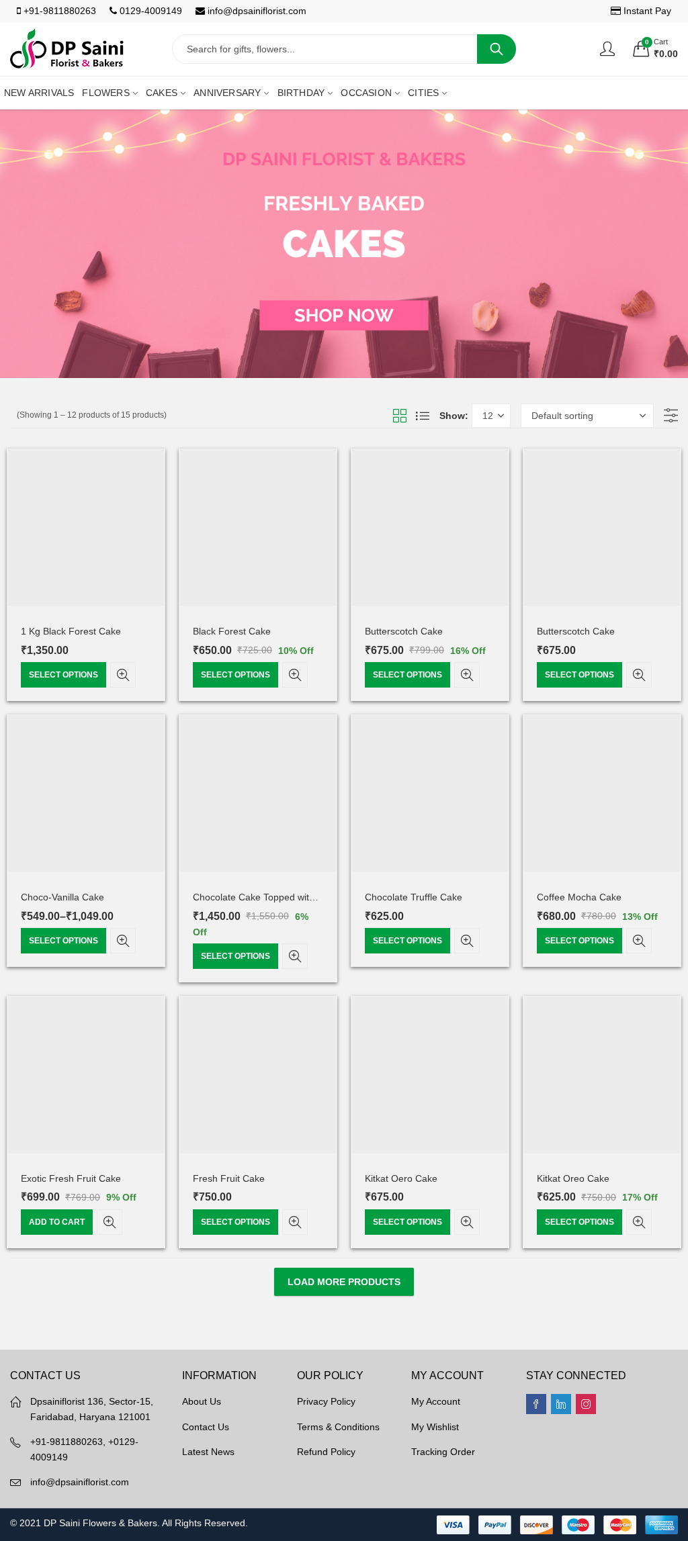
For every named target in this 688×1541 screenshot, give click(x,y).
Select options (63, 675)
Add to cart (57, 1222)
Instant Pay (646, 10)
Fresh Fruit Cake (229, 1178)
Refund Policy (326, 1451)
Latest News (208, 1451)
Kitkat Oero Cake (401, 1178)
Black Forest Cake (232, 631)
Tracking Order (443, 1451)
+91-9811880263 (58, 10)
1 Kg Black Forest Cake (71, 631)
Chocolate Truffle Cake (413, 897)
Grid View (399, 415)
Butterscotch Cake (404, 631)
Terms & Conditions (338, 1426)
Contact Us (205, 1426)
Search (496, 49)
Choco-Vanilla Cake (62, 897)
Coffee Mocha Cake (579, 897)
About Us (201, 1401)
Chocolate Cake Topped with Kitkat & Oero (283, 897)
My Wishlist (435, 1426)
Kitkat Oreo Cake (573, 1178)
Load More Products (344, 1281)
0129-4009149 (149, 10)
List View (422, 415)
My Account (435, 1401)
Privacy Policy (326, 1401)
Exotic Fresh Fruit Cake (71, 1178)
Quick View (123, 675)
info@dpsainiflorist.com (255, 10)
